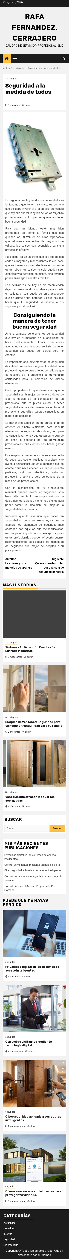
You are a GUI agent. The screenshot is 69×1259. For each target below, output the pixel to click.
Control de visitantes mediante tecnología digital (32, 864)
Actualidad (10, 1222)
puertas (8, 1233)
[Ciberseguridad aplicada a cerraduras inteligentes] (34, 1083)
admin (28, 105)
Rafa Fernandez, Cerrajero (34, 27)
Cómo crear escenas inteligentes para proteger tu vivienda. (33, 1193)
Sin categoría (11, 78)
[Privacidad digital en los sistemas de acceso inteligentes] (34, 933)
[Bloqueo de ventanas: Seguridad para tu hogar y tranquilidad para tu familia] (34, 688)
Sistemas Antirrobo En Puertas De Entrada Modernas (30, 649)
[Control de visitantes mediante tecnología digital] (34, 1008)
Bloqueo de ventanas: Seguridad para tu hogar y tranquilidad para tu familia (33, 723)
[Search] (64, 58)
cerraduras (10, 1228)
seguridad (10, 962)
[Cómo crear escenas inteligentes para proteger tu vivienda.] (34, 1158)
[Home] (7, 58)
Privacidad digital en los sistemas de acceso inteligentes (32, 968)
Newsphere (25, 1255)
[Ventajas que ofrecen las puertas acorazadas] (34, 763)
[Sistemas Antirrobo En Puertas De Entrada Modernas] (34, 614)
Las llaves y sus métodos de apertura (19, 563)
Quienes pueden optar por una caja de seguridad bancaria (49, 565)
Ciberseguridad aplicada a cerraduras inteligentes (32, 870)
